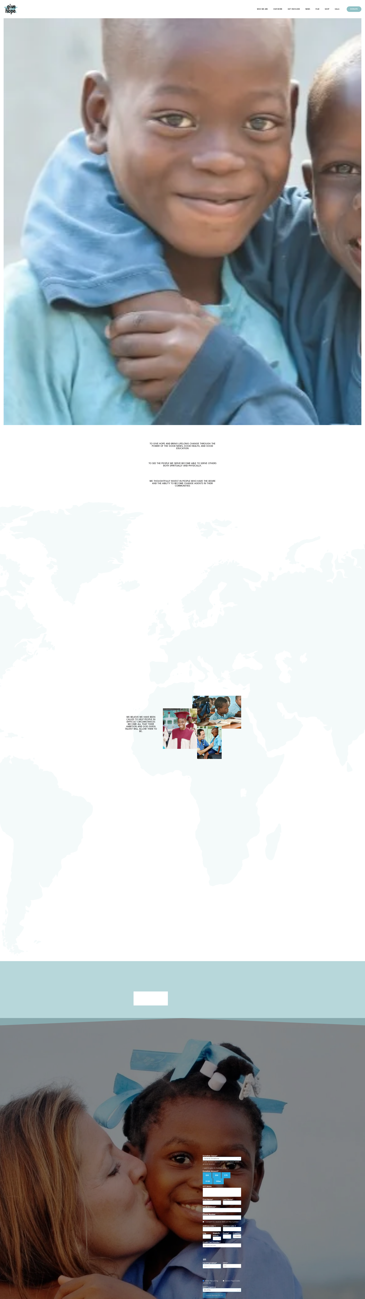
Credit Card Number (211, 1242)
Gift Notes (207, 1186)
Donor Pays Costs (232, 1281)
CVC (225, 1263)
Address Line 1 (209, 1226)
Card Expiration (209, 1263)
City (204, 1233)
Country (236, 1233)
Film (317, 9)
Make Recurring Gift (210, 1282)
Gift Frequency (209, 1287)
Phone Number (209, 1214)
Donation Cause (209, 1156)
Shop (327, 9)
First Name (207, 1199)
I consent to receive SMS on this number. (222, 1222)
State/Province (216, 1234)
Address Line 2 (229, 1226)
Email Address (209, 1207)
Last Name (227, 1199)
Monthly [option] (207, 1290)
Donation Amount (210, 1171)
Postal (225, 1233)
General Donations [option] (211, 1159)
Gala (337, 9)
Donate (354, 9)
